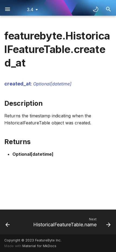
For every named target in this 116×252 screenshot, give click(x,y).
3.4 (30, 9)
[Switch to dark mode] (95, 9)
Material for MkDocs (39, 246)
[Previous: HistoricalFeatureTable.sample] (7, 222)
